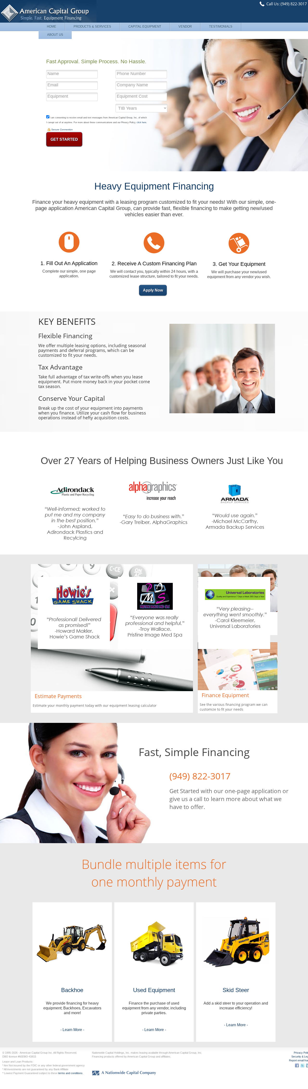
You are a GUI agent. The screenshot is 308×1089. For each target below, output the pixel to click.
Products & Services (92, 26)
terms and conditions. (70, 1073)
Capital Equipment (144, 26)
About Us (55, 35)
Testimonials (220, 26)
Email (52, 85)
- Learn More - (72, 1030)
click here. (142, 122)
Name (53, 73)
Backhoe (72, 990)
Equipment (57, 96)
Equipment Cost (132, 96)
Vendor (185, 26)
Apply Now (153, 290)
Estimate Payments (58, 696)
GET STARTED (64, 139)
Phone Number (131, 73)
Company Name (132, 85)
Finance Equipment (225, 695)
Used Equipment (154, 990)
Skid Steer (236, 990)
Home (51, 26)
